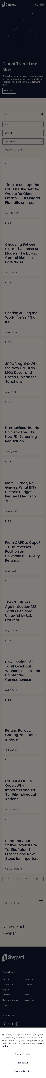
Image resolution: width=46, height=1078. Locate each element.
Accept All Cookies (23, 1071)
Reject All (23, 1063)
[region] (23, 1052)
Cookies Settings (23, 1054)
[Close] (43, 1030)
